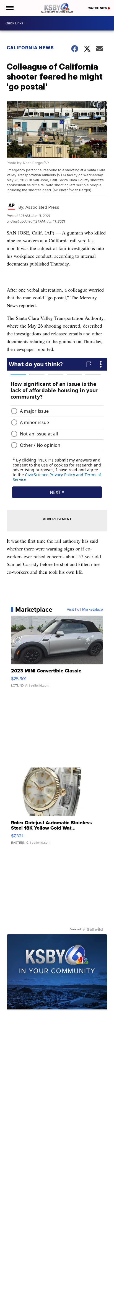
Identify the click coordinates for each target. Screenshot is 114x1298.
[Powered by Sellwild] (95, 929)
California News (30, 47)
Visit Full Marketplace (85, 609)
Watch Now (98, 8)
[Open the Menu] (9, 7)
